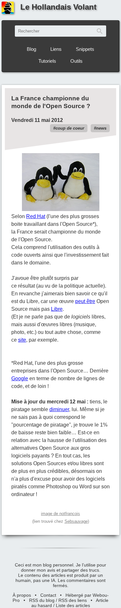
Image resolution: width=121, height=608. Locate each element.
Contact (48, 595)
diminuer (59, 409)
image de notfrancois (60, 513)
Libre (57, 309)
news (101, 128)
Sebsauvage (76, 521)
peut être (85, 301)
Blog (31, 49)
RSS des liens (72, 600)
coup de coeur (69, 128)
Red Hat (35, 216)
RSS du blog (42, 600)
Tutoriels (47, 61)
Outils (76, 61)
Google (19, 378)
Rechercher (99, 31)
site (22, 340)
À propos (22, 595)
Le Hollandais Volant (58, 7)
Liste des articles (73, 605)
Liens (56, 49)
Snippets (85, 49)
